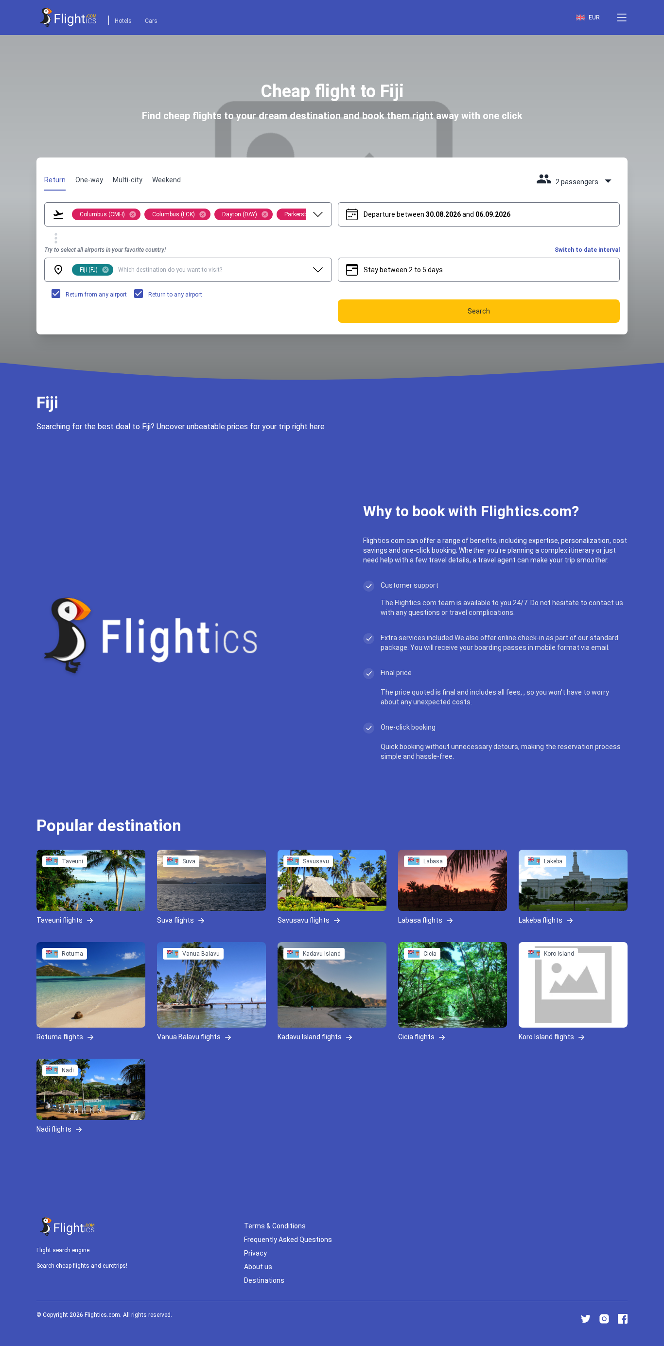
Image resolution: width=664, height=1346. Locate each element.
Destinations (264, 1280)
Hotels (123, 20)
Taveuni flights (59, 920)
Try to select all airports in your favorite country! (105, 249)
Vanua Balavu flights (189, 1036)
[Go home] (67, 1226)
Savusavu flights (304, 920)
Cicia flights (416, 1036)
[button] (621, 17)
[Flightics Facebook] (623, 1319)
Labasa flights (420, 920)
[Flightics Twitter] (586, 1319)
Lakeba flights (540, 920)
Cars (151, 20)
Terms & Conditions (275, 1226)
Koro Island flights (546, 1036)
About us (258, 1267)
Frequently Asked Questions (288, 1239)
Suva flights (175, 920)
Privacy (255, 1253)
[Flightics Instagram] (604, 1319)
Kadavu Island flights (310, 1036)
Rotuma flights (59, 1036)
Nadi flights (53, 1129)
